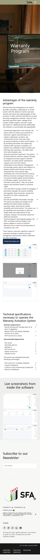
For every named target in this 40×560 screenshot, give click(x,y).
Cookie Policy (6, 550)
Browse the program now (11, 241)
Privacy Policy (27, 550)
